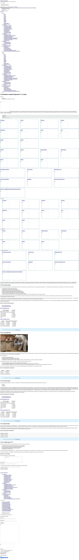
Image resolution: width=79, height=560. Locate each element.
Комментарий (2, 462)
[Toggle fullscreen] (2, 558)
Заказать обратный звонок (6, 9)
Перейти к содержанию (4, 0)
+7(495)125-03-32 (4, 5)
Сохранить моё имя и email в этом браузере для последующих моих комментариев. (14, 465)
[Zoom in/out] (3, 558)
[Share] (1, 558)
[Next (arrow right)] (1, 559)
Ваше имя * (2, 463)
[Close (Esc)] (0, 558)
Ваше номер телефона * (4, 467)
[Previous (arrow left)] (0, 559)
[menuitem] (3, 13)
